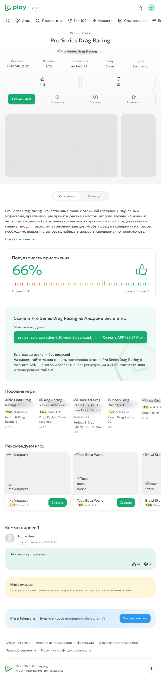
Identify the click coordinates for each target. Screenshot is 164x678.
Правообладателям (21, 650)
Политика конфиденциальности (66, 650)
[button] (151, 668)
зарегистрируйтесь (62, 590)
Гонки (86, 33)
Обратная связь (18, 643)
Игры (74, 33)
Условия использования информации (64, 643)
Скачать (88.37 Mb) (123, 337)
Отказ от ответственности (119, 643)
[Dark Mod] (141, 7)
